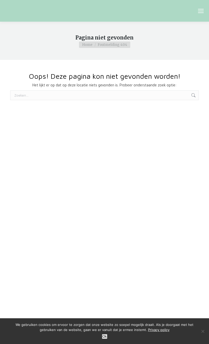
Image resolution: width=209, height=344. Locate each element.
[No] (202, 331)
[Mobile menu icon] (201, 11)
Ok (104, 336)
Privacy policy (158, 330)
